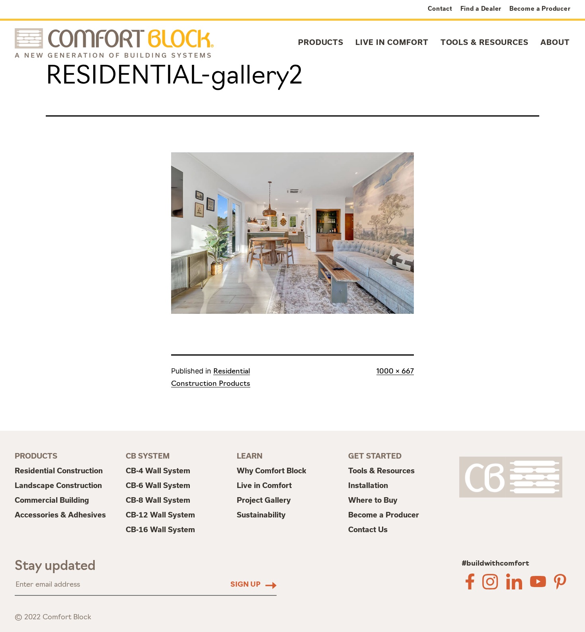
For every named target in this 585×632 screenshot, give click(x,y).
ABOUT (555, 42)
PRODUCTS (320, 42)
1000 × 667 (395, 371)
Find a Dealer (480, 8)
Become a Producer (539, 8)
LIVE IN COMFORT (392, 42)
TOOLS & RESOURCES (484, 42)
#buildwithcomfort (495, 564)
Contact (440, 8)
